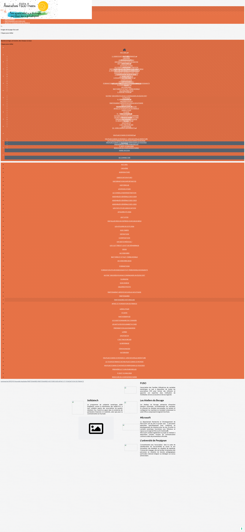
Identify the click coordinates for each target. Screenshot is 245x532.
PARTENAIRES (10, 19)
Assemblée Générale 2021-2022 (126, 73)
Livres (124, 332)
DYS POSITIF (126, 123)
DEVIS (124, 249)
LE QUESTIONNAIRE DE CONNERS (126, 116)
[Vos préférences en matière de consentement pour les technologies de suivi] (241, 528)
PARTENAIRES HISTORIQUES (15, 21)
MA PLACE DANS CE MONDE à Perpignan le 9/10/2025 (124, 365)
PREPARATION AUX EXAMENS (124, 328)
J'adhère (126, 58)
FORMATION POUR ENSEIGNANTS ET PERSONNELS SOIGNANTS (126, 83)
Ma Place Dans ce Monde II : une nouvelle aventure (126, 139)
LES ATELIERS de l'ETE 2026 (126, 74)
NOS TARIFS (126, 76)
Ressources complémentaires (126, 148)
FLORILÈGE (126, 98)
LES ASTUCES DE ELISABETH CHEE (124, 324)
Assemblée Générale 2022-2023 (124, 200)
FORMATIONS (126, 81)
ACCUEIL (124, 164)
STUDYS (126, 112)
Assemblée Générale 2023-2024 (124, 196)
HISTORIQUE (124, 185)
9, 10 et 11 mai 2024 (126, 146)
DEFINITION (124, 234)
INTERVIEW (126, 119)
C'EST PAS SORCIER (126, 125)
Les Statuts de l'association (124, 208)
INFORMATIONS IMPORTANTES (126, 62)
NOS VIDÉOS (124, 283)
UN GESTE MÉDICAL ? (124, 242)
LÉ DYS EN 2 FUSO (126, 65)
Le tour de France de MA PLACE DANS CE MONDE (126, 141)
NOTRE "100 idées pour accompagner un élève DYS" (126, 96)
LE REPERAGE (126, 126)
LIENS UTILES (126, 110)
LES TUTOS (126, 67)
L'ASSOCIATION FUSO (126, 60)
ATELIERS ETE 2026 (124, 212)
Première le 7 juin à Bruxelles (126, 144)
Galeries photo (126, 101)
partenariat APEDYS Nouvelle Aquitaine (126, 103)
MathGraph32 (124, 316)
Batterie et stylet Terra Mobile (126, 89)
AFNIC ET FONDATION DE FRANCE (17, 23)
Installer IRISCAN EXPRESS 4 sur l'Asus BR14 (126, 69)
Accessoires (126, 87)
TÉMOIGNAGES (126, 117)
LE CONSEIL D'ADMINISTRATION (124, 193)
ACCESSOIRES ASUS (126, 91)
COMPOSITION (126, 80)
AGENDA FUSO (124, 172)
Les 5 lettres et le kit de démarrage (124, 245)
